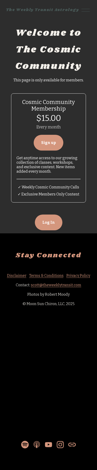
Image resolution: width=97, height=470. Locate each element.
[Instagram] (60, 444)
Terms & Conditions (46, 275)
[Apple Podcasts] (36, 444)
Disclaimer (16, 275)
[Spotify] (25, 444)
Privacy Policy (78, 275)
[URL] (72, 444)
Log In (48, 222)
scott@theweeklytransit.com (56, 285)
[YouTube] (48, 444)
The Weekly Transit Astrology (42, 10)
